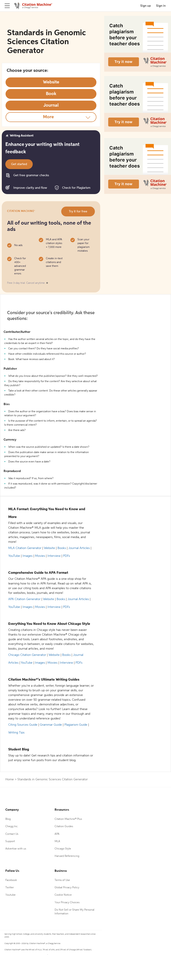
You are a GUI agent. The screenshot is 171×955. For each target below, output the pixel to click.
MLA (57, 841)
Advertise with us (15, 848)
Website (49, 548)
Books (61, 548)
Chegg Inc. (11, 826)
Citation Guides (64, 826)
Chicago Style (63, 848)
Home (9, 779)
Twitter (9, 887)
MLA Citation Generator (24, 548)
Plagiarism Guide (75, 724)
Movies (40, 555)
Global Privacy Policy (67, 887)
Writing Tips (16, 732)
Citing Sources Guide (22, 724)
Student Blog (18, 749)
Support (10, 841)
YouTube (14, 555)
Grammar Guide (51, 724)
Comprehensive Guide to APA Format (38, 573)
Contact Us (11, 834)
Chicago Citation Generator (27, 655)
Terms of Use (62, 880)
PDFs (66, 555)
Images (27, 555)
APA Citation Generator (24, 599)
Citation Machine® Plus (68, 819)
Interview (54, 555)
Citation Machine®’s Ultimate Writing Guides (43, 680)
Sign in (161, 5)
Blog (8, 819)
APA (57, 834)
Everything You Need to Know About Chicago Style (49, 624)
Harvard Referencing (67, 856)
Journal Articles (79, 548)
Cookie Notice (63, 895)
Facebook (11, 880)
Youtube (10, 895)
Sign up (145, 5)
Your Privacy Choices (67, 902)
